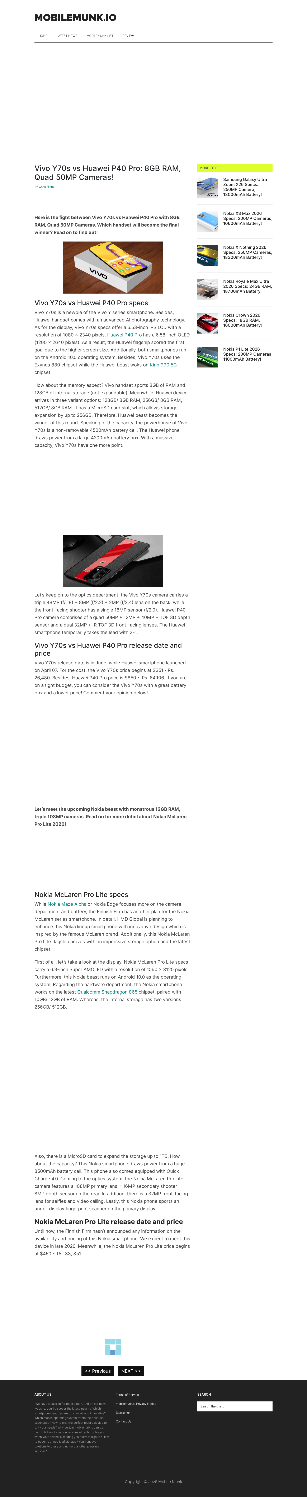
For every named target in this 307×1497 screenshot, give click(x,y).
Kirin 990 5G (163, 364)
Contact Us (123, 1421)
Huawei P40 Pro (124, 335)
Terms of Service (127, 1394)
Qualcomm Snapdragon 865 (108, 992)
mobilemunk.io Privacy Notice (136, 1403)
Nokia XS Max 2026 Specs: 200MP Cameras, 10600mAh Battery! (248, 218)
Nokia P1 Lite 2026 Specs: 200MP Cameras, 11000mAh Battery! (248, 354)
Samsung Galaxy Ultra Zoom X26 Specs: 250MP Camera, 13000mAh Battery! (245, 187)
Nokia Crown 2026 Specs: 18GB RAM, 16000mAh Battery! (242, 320)
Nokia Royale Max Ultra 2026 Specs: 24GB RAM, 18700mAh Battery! (247, 286)
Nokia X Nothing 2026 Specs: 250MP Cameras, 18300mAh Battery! (247, 252)
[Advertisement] (153, 74)
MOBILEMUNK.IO (75, 17)
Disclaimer (123, 1412)
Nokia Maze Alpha (68, 904)
